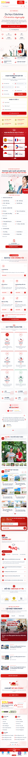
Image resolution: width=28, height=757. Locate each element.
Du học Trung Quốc (20, 727)
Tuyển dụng (5, 723)
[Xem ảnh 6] (21, 464)
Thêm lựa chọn (4, 205)
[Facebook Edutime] (10, 744)
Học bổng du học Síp (7, 739)
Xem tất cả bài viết (13, 675)
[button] (26, 2)
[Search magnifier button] (24, 6)
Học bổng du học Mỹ (7, 737)
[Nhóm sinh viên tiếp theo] (25, 472)
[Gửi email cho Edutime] (15, 744)
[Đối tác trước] (2, 599)
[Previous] (3, 419)
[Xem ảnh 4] (12, 464)
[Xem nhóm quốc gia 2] (14, 158)
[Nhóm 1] (13, 514)
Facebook (5, 729)
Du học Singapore (20, 729)
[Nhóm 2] (15, 514)
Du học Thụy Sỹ (19, 725)
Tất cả (4, 554)
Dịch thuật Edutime (7, 727)
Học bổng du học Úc (19, 735)
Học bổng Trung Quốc (20, 739)
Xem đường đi (6, 725)
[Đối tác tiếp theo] (26, 599)
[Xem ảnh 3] (8, 464)
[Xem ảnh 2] (4, 464)
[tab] (5, 616)
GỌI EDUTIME (6, 528)
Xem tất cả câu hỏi (6, 551)
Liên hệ (4, 721)
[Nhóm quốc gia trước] (2, 147)
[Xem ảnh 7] (26, 464)
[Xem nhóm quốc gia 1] (13, 158)
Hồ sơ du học (8, 554)
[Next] (25, 419)
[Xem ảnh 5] (17, 464)
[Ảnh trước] (3, 452)
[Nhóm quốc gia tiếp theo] (26, 147)
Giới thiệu (5, 719)
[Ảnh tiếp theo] (25, 452)
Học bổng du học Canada (8, 735)
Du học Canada (19, 721)
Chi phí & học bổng (15, 554)
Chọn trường (19, 719)
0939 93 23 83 (20, 704)
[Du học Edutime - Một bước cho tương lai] (5, 2)
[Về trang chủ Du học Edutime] (7, 703)
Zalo (12, 744)
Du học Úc (18, 723)
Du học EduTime (17, 749)
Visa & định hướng (22, 554)
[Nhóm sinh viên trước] (23, 472)
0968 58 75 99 (20, 706)
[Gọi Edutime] (18, 744)
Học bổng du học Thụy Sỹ (20, 737)
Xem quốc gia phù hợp (14, 246)
